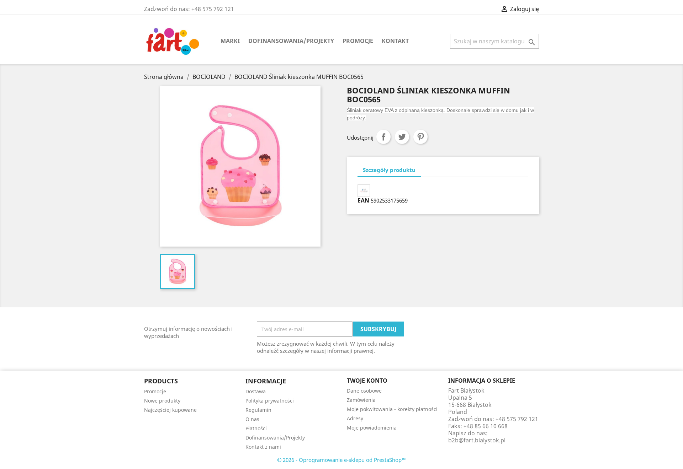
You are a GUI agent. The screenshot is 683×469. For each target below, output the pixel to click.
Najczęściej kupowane (170, 409)
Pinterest (420, 137)
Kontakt (395, 41)
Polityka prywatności (269, 400)
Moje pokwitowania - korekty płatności (392, 409)
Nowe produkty (162, 400)
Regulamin (258, 409)
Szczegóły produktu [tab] (389, 169)
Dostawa (255, 391)
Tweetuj (402, 137)
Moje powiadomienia (372, 427)
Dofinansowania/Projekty (291, 41)
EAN (363, 200)
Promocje (358, 41)
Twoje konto (367, 380)
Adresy (355, 418)
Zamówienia (361, 400)
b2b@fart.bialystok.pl (476, 440)
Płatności (256, 428)
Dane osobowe (364, 390)
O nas (252, 419)
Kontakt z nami (263, 446)
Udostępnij (383, 137)
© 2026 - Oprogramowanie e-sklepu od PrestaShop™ (341, 459)
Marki (230, 41)
